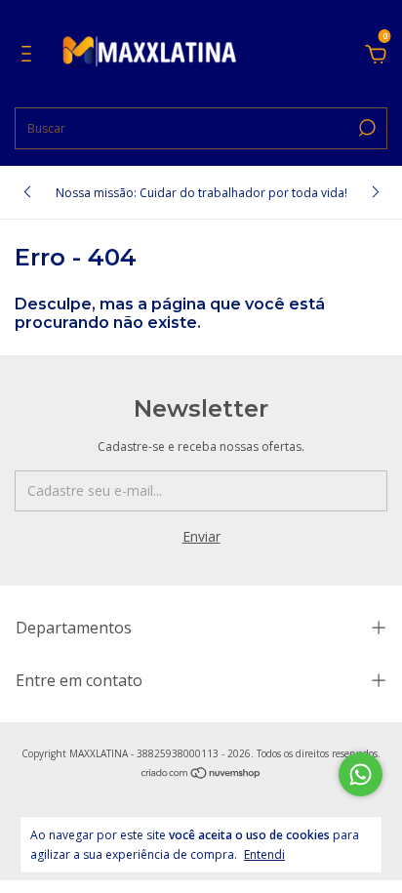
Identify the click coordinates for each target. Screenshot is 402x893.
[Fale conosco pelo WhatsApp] (360, 774)
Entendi (264, 854)
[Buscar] (365, 127)
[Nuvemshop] (201, 774)
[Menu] (30, 56)
